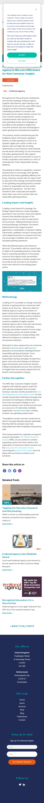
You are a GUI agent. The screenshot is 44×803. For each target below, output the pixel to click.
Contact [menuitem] (22, 720)
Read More (7, 524)
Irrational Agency (17, 348)
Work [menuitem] (22, 710)
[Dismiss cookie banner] (36, 9)
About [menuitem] (22, 703)
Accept (22, 55)
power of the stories (23, 450)
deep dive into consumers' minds (19, 448)
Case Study (10, 80)
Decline (21, 61)
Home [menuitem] (22, 700)
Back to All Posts (22, 626)
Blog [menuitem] (22, 713)
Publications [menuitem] (22, 717)
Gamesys (32, 348)
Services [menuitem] (22, 706)
